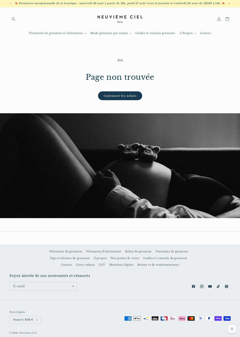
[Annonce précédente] (11, 3)
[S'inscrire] (72, 286)
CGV (102, 264)
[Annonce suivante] (229, 3)
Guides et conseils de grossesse (165, 258)
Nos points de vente (125, 258)
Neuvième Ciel (28, 333)
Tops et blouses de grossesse (70, 258)
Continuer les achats (120, 96)
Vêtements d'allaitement (103, 251)
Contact (66, 264)
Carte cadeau (85, 264)
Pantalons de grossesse (172, 251)
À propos (100, 258)
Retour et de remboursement (158, 264)
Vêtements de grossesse (65, 251)
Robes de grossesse (138, 251)
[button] (13, 19)
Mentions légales (121, 264)
